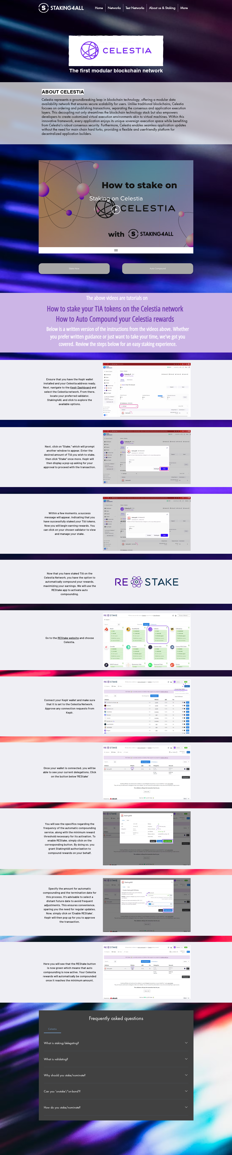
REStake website (68, 638)
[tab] (52, 1029)
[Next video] (187, 204)
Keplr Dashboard (80, 387)
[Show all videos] (116, 250)
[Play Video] (116, 209)
